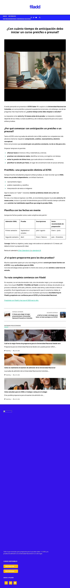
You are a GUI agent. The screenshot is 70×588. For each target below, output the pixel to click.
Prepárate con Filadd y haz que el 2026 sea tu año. (21, 300)
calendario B (36, 250)
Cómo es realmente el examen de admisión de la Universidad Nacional (29, 368)
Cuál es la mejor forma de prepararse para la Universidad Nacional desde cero (32, 343)
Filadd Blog (8, 350)
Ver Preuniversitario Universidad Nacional (17, 19)
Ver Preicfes (12, 16)
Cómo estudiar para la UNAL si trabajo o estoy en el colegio (25, 392)
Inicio (5, 16)
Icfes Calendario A (24, 250)
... (55, 347)
